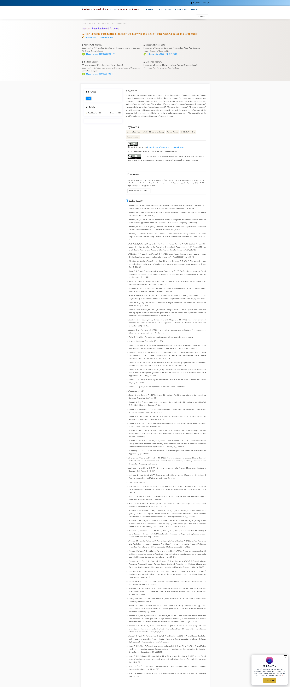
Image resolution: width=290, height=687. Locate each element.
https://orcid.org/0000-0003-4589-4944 (100, 74)
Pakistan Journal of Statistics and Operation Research (112, 9)
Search (203, 17)
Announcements (181, 9)
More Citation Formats (138, 191)
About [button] (193, 9)
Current (159, 9)
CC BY (143, 156)
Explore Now (270, 680)
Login (207, 3)
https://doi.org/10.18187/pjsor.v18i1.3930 (99, 37)
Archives (168, 9)
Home (150, 9)
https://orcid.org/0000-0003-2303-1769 (100, 54)
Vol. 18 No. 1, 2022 (103, 23)
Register (196, 3)
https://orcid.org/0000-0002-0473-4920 (162, 54)
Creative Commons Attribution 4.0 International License (165, 147)
